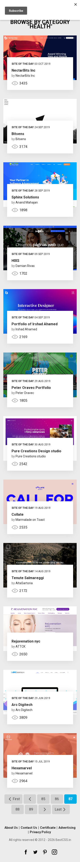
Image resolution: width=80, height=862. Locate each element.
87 (70, 799)
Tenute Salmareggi (28, 578)
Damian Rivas (25, 266)
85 (43, 799)
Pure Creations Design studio (36, 451)
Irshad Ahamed (26, 329)
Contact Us (29, 827)
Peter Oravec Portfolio (31, 388)
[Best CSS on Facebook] (25, 852)
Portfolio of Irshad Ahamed (35, 324)
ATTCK (20, 646)
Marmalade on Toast (30, 519)
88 (18, 809)
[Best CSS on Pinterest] (44, 852)
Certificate (48, 827)
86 (57, 799)
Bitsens (18, 134)
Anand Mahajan (27, 202)
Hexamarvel (22, 768)
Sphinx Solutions (25, 197)
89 (31, 809)
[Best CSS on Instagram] (54, 852)
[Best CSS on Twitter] (35, 852)
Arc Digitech (22, 705)
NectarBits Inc (23, 70)
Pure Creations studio (31, 456)
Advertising (67, 827)
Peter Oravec (25, 393)
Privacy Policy (40, 832)
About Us (11, 827)
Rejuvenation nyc (26, 641)
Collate (18, 514)
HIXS (15, 261)
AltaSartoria (24, 583)
